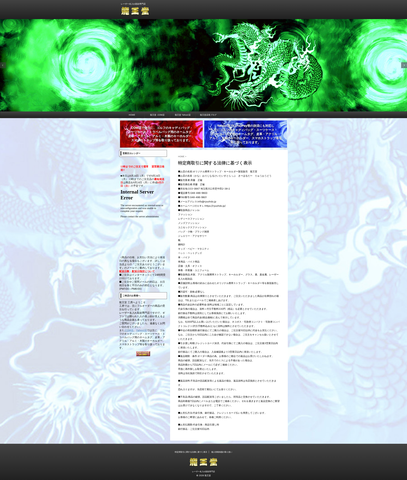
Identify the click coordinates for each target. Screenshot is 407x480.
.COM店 (129, 330)
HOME (132, 115)
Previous (3, 65)
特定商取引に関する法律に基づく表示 (191, 452)
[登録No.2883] (143, 354)
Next (404, 65)
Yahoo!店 (141, 330)
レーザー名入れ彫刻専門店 (203, 471)
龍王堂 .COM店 (157, 115)
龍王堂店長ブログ (208, 115)
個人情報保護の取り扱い (221, 452)
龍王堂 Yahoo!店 (183, 115)
